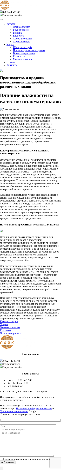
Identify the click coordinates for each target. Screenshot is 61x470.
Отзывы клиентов (10, 327)
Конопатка (19, 56)
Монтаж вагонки (22, 59)
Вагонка (17, 32)
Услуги (10, 44)
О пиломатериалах (10, 333)
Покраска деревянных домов (29, 50)
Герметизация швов (24, 53)
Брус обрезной (21, 29)
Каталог (11, 23)
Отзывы (11, 62)
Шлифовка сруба (22, 47)
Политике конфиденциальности (34, 408)
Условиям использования (14, 411)
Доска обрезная (21, 26)
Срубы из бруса (21, 41)
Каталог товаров (9, 321)
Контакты (12, 65)
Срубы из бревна (22, 38)
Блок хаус (18, 35)
